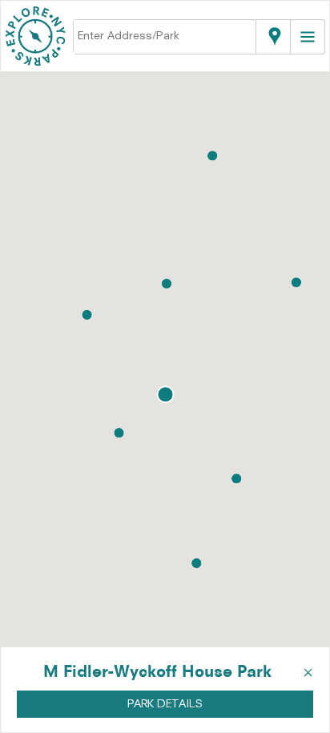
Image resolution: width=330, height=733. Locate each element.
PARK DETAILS (165, 704)
